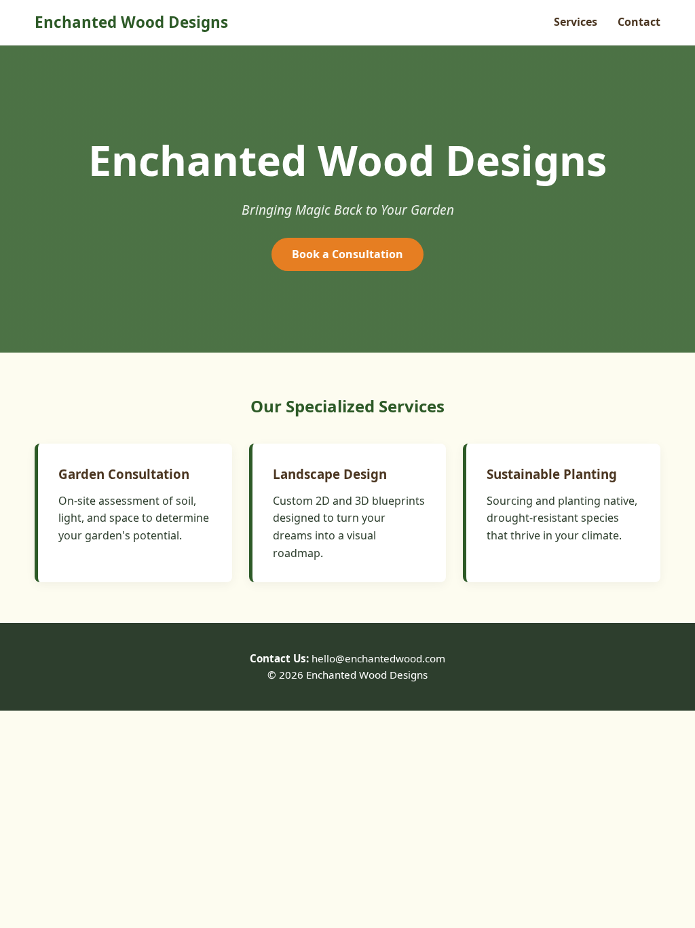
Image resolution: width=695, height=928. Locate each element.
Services (575, 21)
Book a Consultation (347, 254)
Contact (639, 21)
